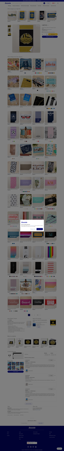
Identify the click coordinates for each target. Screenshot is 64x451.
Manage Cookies (33, 229)
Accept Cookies (39, 229)
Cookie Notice (32, 225)
